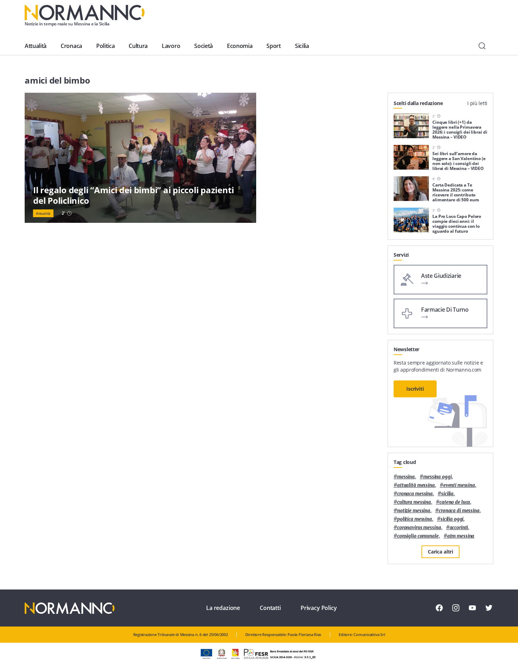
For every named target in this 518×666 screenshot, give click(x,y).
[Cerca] (482, 46)
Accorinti (459, 528)
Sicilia (302, 46)
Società (203, 46)
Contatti (270, 608)
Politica (105, 46)
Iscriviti (415, 388)
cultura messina (414, 502)
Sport (273, 46)
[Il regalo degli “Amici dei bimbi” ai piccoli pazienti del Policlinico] (140, 158)
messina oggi (437, 477)
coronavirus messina (419, 528)
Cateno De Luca (454, 502)
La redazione (223, 608)
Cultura (138, 46)
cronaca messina (415, 494)
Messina (406, 477)
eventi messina (459, 485)
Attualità (36, 46)
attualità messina (416, 485)
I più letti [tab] (477, 103)
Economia (239, 46)
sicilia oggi (451, 519)
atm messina (461, 536)
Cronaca (71, 46)
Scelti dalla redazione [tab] (418, 103)
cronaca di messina (459, 511)
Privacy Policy (319, 608)
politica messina (414, 519)
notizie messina (413, 511)
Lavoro (171, 46)
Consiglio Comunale (418, 536)
